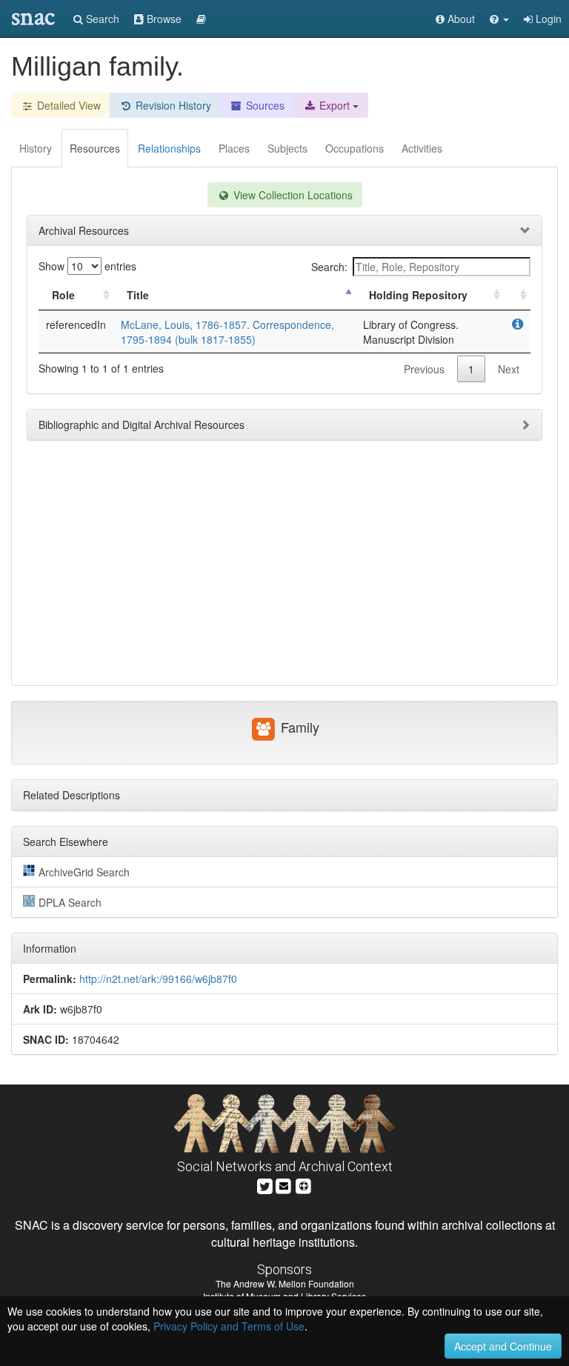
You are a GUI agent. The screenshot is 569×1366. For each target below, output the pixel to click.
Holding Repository (418, 294)
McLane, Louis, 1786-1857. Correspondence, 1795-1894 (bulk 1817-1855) (227, 332)
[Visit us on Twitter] (265, 1185)
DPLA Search (70, 902)
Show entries (87, 266)
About (460, 18)
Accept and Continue (503, 1346)
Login (547, 18)
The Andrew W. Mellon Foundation (285, 1283)
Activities (422, 148)
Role (63, 294)
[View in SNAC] (517, 324)
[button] (499, 18)
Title (138, 294)
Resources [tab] (95, 148)
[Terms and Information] (304, 1185)
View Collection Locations (291, 194)
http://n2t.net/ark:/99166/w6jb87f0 (158, 978)
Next (508, 369)
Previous (424, 369)
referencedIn (76, 324)
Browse (163, 18)
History (35, 148)
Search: (329, 266)
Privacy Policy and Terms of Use (229, 1326)
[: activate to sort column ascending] (517, 295)
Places (234, 148)
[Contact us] (284, 1185)
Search (101, 18)
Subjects (287, 148)
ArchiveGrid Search (84, 871)
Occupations (354, 148)
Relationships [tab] (169, 148)
